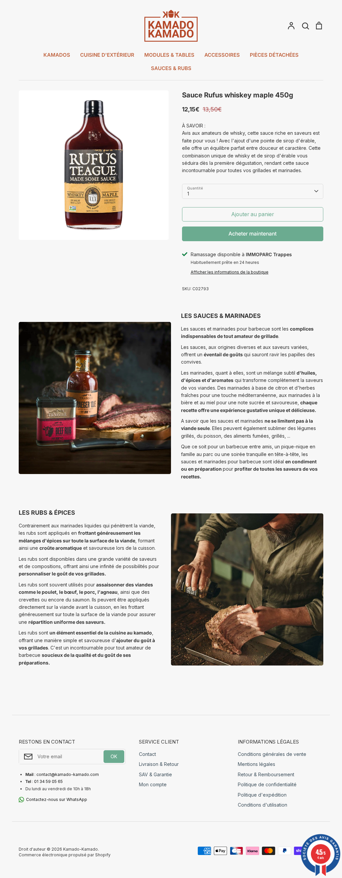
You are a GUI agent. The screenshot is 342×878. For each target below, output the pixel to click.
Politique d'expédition (262, 795)
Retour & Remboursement (266, 774)
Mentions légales (256, 764)
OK (114, 756)
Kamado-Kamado (80, 849)
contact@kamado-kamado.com (67, 774)
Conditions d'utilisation (262, 805)
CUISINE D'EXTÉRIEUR (107, 55)
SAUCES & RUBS (171, 68)
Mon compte (153, 784)
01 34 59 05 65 (48, 781)
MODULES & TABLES (169, 55)
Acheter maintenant (252, 234)
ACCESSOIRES (222, 55)
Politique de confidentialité (267, 784)
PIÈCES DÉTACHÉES (274, 55)
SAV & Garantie (155, 774)
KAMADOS (56, 55)
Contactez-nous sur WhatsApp (56, 799)
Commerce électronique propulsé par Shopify (65, 854)
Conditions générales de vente (272, 754)
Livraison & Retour (159, 764)
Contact (147, 754)
